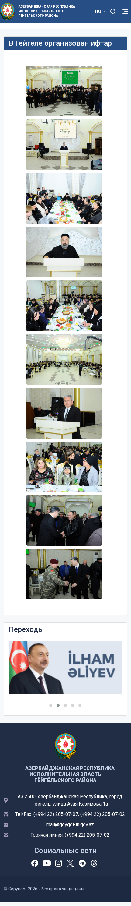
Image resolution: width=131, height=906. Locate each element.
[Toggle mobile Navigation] (125, 11)
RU (98, 11)
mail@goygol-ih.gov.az (70, 824)
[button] (50, 705)
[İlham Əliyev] (65, 667)
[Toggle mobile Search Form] (113, 10)
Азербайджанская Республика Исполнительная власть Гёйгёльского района (44, 11)
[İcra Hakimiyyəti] (7, 11)
